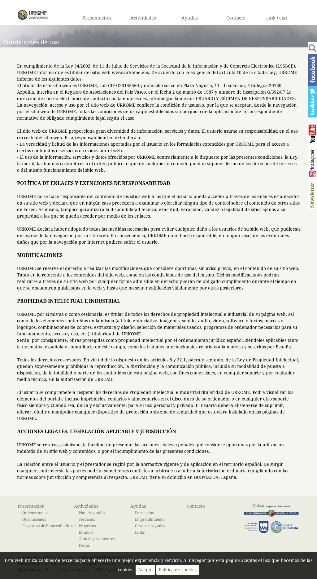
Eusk (271, 18)
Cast (283, 18)
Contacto (235, 17)
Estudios (86, 532)
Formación (144, 513)
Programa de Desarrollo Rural (49, 526)
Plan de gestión (92, 513)
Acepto (145, 570)
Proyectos (87, 526)
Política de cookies (178, 570)
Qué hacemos (34, 519)
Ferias (84, 545)
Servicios (87, 519)
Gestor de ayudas (150, 526)
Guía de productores (97, 539)
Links (140, 532)
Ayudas (189, 17)
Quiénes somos (35, 513)
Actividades (143, 17)
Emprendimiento (150, 519)
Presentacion (96, 17)
